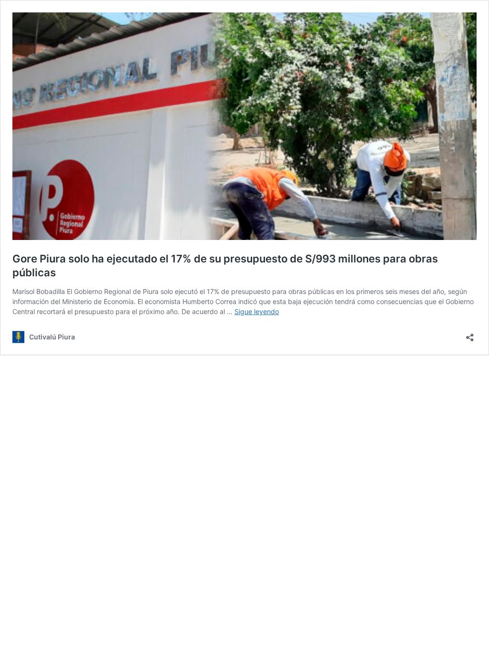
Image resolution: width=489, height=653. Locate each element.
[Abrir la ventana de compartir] (470, 334)
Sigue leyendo (256, 311)
